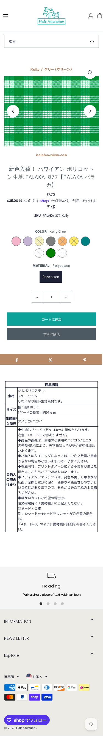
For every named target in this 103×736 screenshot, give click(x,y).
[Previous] (13, 111)
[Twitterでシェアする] (51, 359)
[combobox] (51, 41)
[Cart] (100, 15)
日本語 (9, 676)
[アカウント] (90, 15)
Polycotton (51, 276)
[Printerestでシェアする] (85, 359)
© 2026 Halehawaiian (19, 727)
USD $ (37, 676)
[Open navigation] (17, 15)
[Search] (92, 41)
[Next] (90, 111)
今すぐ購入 (51, 333)
